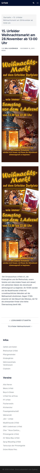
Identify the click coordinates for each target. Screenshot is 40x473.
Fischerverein (8, 404)
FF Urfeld (6, 400)
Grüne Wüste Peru (10, 449)
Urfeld (5, 3)
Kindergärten (8, 358)
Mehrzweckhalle (9, 362)
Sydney (35, 469)
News (4, 50)
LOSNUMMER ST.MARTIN (21, 320)
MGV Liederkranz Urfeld (12, 426)
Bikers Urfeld (8, 388)
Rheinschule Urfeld (10, 351)
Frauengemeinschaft (11, 411)
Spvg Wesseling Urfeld (12, 442)
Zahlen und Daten (10, 347)
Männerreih (7, 415)
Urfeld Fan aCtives (10, 396)
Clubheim (6, 369)
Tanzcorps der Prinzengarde (14, 446)
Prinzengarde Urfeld (11, 434)
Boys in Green (8, 392)
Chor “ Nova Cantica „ (11, 430)
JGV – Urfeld (8, 419)
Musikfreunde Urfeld (11, 423)
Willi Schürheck (11, 48)
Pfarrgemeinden (9, 354)
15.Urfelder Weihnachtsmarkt (19, 326)
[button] (33, 3)
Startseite (7, 17)
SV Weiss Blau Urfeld (11, 438)
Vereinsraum (8, 365)
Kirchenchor (7, 407)
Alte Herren (7, 384)
